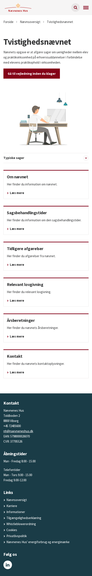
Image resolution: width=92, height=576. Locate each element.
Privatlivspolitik (16, 536)
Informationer (15, 512)
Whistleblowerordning (21, 524)
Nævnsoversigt (16, 500)
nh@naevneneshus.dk (18, 431)
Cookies (11, 530)
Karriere (11, 506)
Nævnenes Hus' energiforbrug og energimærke (38, 542)
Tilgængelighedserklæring (23, 518)
